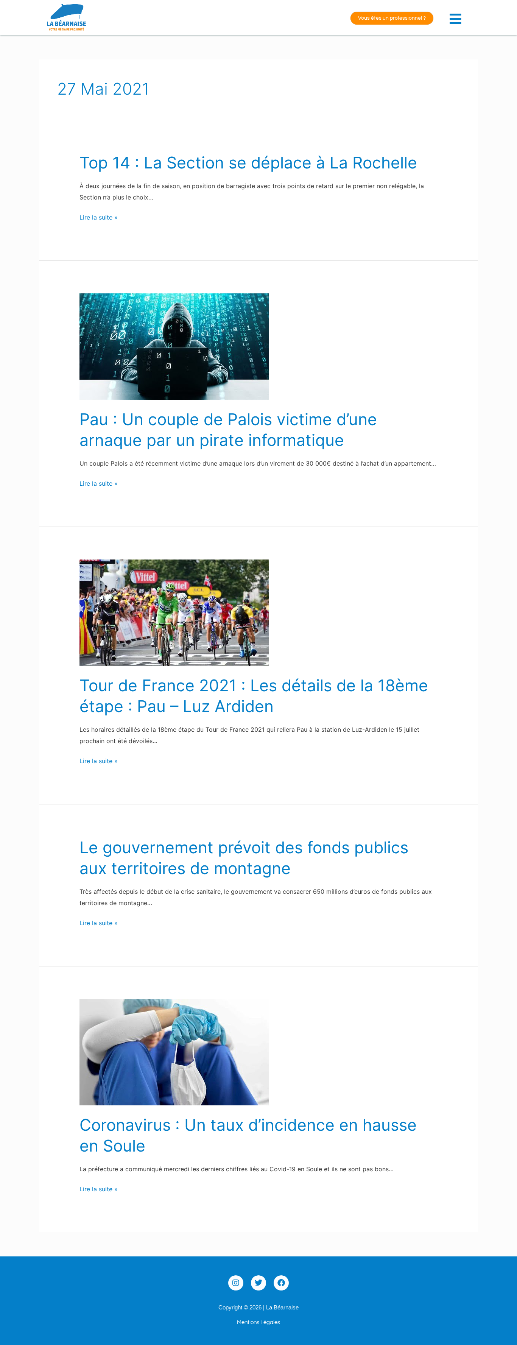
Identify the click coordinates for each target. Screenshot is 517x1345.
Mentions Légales (258, 1322)
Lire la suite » (98, 217)
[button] (457, 14)
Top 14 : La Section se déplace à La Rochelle (248, 162)
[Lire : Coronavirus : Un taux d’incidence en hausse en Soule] (174, 1051)
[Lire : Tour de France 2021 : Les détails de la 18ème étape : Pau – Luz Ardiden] (174, 612)
